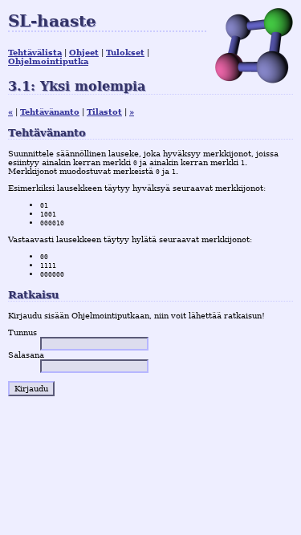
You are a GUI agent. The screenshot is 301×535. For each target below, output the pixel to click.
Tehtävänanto (49, 111)
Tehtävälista (35, 52)
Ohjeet (84, 52)
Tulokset (125, 52)
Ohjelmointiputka (48, 61)
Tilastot (104, 111)
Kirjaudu (31, 388)
